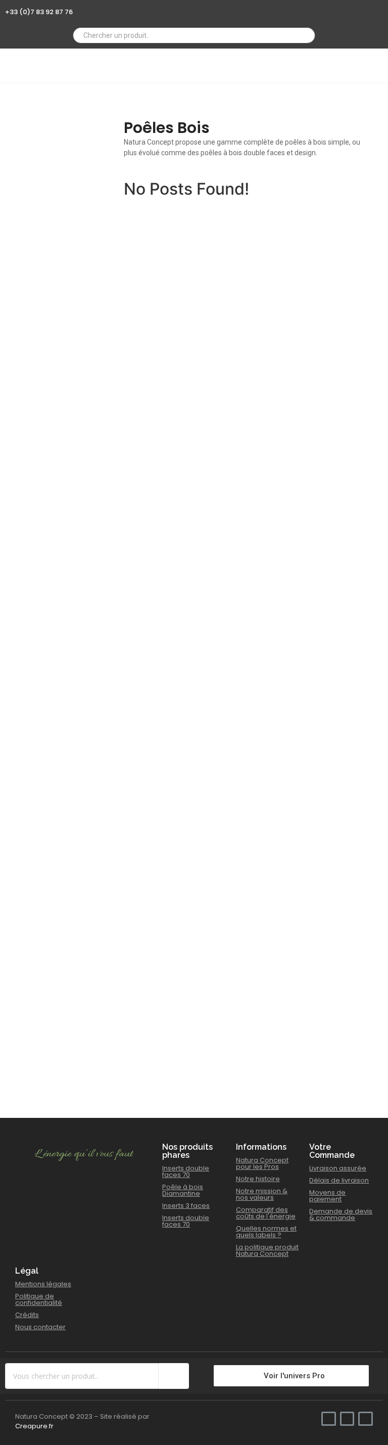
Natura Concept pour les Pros (262, 1163)
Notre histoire (258, 1179)
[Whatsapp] (351, 9)
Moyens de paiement (327, 1196)
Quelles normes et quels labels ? (266, 1232)
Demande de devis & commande (340, 1214)
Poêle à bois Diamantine (182, 1190)
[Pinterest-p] (379, 9)
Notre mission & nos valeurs (261, 1194)
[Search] (304, 35)
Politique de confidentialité (38, 1299)
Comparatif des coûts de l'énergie (266, 1213)
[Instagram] (365, 9)
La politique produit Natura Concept (267, 1250)
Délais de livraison (339, 1180)
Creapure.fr (34, 1426)
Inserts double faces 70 (185, 1171)
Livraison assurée (337, 1168)
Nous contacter (40, 1327)
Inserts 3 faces (186, 1205)
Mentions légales (43, 1284)
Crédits (27, 1315)
